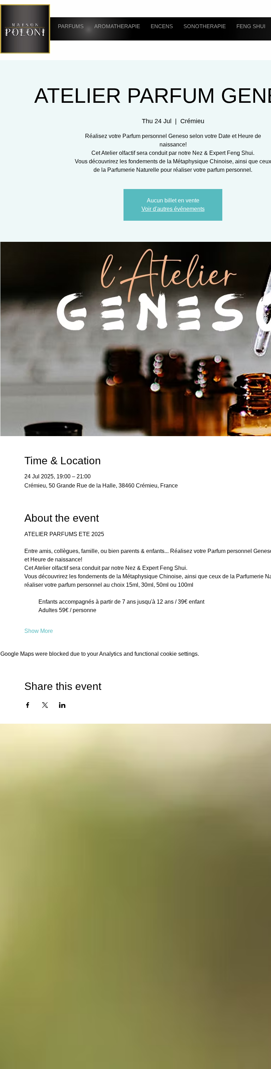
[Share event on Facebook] (27, 730)
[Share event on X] (45, 730)
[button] (68, 29)
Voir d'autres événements (173, 234)
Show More (38, 656)
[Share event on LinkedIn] (62, 730)
